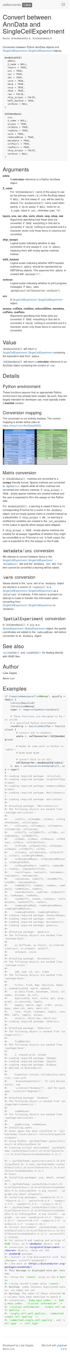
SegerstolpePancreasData (39, 709)
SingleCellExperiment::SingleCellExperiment (28, 50)
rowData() (38, 587)
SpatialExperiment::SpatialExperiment (24, 628)
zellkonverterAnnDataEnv (39, 766)
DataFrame (9, 594)
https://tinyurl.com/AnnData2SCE (21, 425)
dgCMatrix (12, 486)
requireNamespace (21, 696)
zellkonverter (12, 4)
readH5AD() (33, 652)
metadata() (10, 564)
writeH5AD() (11, 652)
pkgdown (62, 1345)
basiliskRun (37, 726)
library (15, 703)
